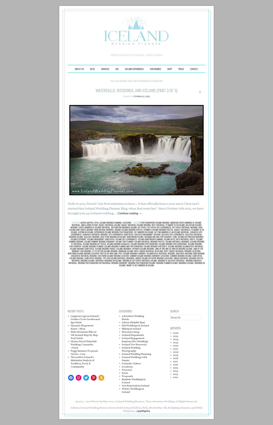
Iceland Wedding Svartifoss (82, 248)
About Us (79, 69)
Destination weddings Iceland (124, 227)
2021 (175, 349)
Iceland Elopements (133, 335)
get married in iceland (143, 232)
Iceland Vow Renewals (134, 344)
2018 (175, 358)
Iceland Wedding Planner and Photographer (123, 246)
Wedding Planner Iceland (167, 263)
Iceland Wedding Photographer (144, 244)
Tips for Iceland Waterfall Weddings (118, 258)
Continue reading (130, 213)
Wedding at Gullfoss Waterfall (171, 260)
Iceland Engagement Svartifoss (101, 239)
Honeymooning (130, 332)
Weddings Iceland (186, 263)
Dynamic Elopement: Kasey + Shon (82, 327)
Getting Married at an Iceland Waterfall (171, 232)
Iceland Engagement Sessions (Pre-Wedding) (135, 340)
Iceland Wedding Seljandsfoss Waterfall (185, 246)
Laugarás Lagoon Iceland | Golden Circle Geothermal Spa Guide (85, 319)
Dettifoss (142, 227)
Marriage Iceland (126, 251)
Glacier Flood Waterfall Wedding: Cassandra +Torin (84, 345)
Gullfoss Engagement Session (147, 234)
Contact (194, 69)
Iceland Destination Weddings (190, 236)
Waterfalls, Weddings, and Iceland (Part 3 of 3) (136, 90)
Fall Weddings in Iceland (135, 325)
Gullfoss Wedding (91, 236)
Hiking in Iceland (131, 329)
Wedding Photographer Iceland (141, 263)
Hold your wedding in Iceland (113, 236)
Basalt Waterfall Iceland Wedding (136, 225)
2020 (176, 352)
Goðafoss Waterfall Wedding (95, 234)
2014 (175, 371)
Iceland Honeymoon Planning (150, 239)
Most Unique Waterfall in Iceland (148, 251)
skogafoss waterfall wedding (84, 255)
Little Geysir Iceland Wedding (105, 251)
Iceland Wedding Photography (131, 349)
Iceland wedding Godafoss (118, 244)
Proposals (127, 376)
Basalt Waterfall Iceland (110, 225)
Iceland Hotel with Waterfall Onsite (179, 239)
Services (105, 69)
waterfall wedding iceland (83, 260)
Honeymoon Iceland (135, 236)
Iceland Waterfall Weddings (177, 241)
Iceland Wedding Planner (92, 246)
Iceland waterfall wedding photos (149, 241)
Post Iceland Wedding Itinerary (132, 253)
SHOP (169, 69)
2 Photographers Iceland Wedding (154, 222)
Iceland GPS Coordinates (126, 239)
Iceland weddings (123, 248)
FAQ (117, 69)
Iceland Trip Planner (124, 241)
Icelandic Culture (131, 363)
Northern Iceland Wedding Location (83, 253)
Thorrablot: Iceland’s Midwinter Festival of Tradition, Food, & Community (83, 362)
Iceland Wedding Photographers (173, 244)
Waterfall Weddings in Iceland (108, 260)
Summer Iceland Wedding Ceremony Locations (149, 255)
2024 (176, 339)
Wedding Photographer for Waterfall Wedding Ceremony (102, 263)
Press (181, 69)
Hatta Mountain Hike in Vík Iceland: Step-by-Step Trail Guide (84, 335)
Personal (127, 370)
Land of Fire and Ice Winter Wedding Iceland (173, 248)
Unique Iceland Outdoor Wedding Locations (154, 258)
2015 (175, 368)
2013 (175, 374)
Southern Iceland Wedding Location (113, 255)
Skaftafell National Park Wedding (190, 253)
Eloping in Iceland (85, 232)
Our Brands (155, 69)
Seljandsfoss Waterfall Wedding (161, 253)
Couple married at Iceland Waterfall (94, 227)
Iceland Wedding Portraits (155, 246)
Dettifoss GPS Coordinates (159, 227)
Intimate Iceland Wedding (143, 248)
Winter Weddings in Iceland (133, 390)
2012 (175, 377)
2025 (175, 336)
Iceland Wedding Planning (111, 222)
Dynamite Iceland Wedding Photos (158, 229)
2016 (175, 364)
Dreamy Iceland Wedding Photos (129, 229)
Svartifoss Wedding (93, 258)
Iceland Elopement (78, 239)
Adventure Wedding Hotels (133, 318)
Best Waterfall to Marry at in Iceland (168, 225)
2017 (175, 361)
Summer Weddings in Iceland (134, 381)
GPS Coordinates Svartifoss (121, 234)
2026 (175, 333)
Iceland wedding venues (105, 248)
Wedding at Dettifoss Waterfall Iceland (139, 260)
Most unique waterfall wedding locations (182, 251)
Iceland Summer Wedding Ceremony (99, 241)
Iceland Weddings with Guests (134, 359)
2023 (175, 342)
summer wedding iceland (180, 255)
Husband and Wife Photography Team (160, 236)
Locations (127, 222)
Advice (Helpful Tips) (90, 222)
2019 (175, 355)
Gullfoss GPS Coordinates (172, 234)
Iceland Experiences (134, 69)
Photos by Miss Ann (108, 253)
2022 (175, 346)
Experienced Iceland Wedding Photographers (113, 232)
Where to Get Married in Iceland (140, 265)
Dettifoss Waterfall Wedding (184, 227)
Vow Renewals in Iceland (135, 386)
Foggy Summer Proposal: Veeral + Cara (84, 352)
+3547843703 (143, 411)
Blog (92, 69)
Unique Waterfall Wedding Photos (188, 258)
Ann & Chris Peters (89, 225)
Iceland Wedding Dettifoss (94, 244)
